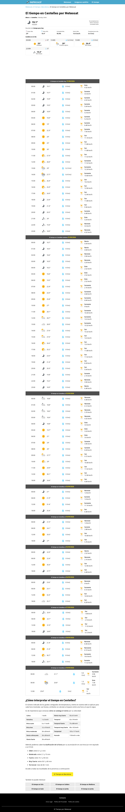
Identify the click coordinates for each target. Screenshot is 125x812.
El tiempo (95, 2)
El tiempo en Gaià (38, 789)
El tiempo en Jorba (62, 789)
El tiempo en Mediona (87, 784)
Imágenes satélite (81, 2)
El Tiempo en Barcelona (62, 774)
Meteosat (67, 2)
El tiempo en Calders (62, 784)
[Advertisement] (62, 67)
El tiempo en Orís (37, 784)
